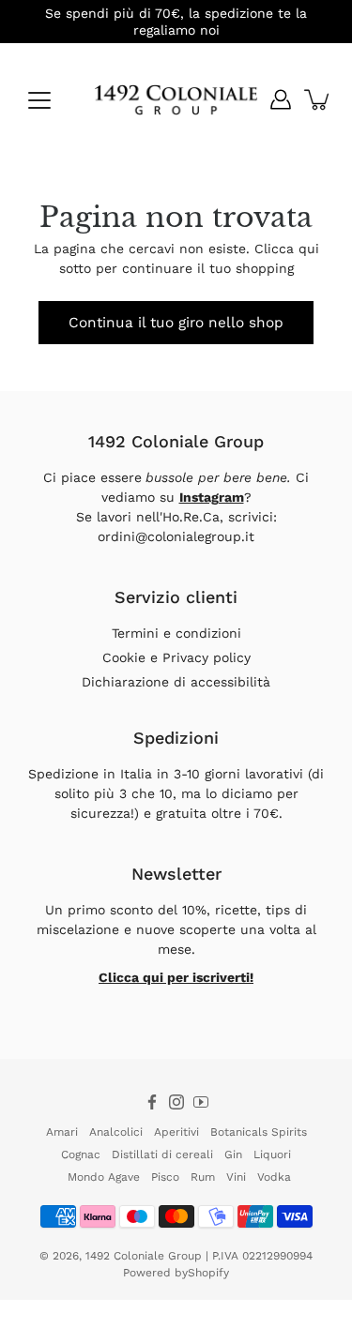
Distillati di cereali (162, 1154)
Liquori (272, 1154)
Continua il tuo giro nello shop (176, 322)
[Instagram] (176, 1101)
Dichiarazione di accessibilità (176, 681)
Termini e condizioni (176, 633)
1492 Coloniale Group (143, 1255)
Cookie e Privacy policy (176, 657)
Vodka (274, 1177)
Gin (233, 1154)
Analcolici (116, 1132)
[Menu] (39, 100)
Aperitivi (176, 1132)
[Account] (281, 99)
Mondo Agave (104, 1177)
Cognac (80, 1154)
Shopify (208, 1272)
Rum (203, 1177)
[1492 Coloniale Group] (176, 99)
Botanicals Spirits (258, 1132)
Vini (236, 1177)
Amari (62, 1132)
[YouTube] (200, 1101)
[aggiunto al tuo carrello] (318, 99)
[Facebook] (152, 1101)
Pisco (165, 1177)
